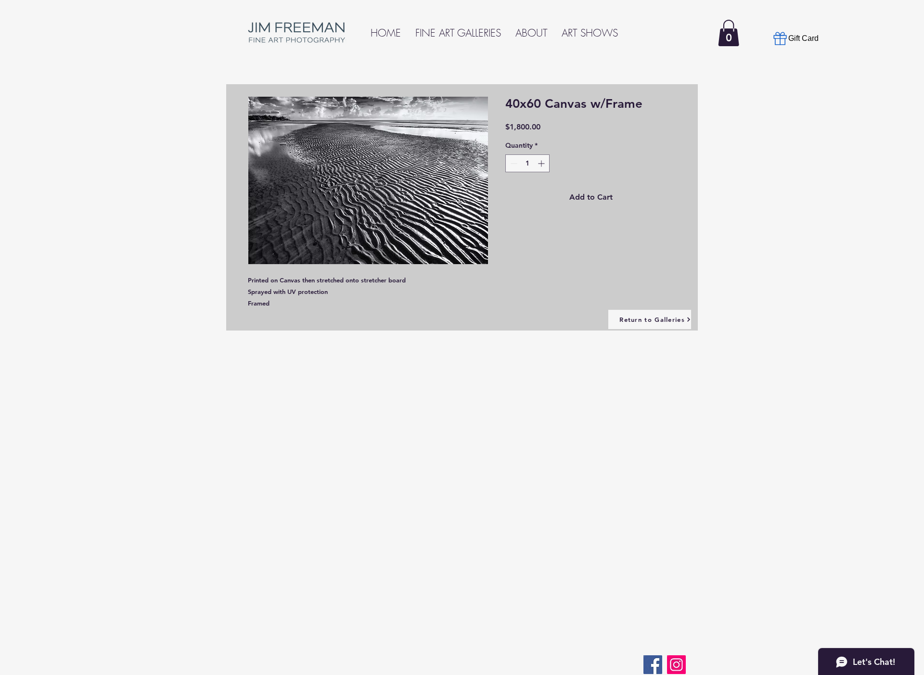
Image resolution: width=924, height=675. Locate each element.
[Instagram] (676, 664)
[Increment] (542, 163)
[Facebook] (652, 664)
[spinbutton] (527, 163)
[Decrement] (513, 163)
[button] (729, 33)
